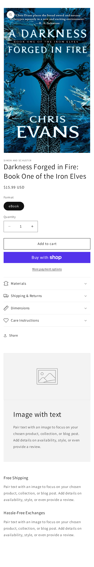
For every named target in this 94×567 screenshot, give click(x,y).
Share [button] (13, 335)
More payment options (47, 269)
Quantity (10, 217)
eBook (14, 206)
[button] (47, 283)
